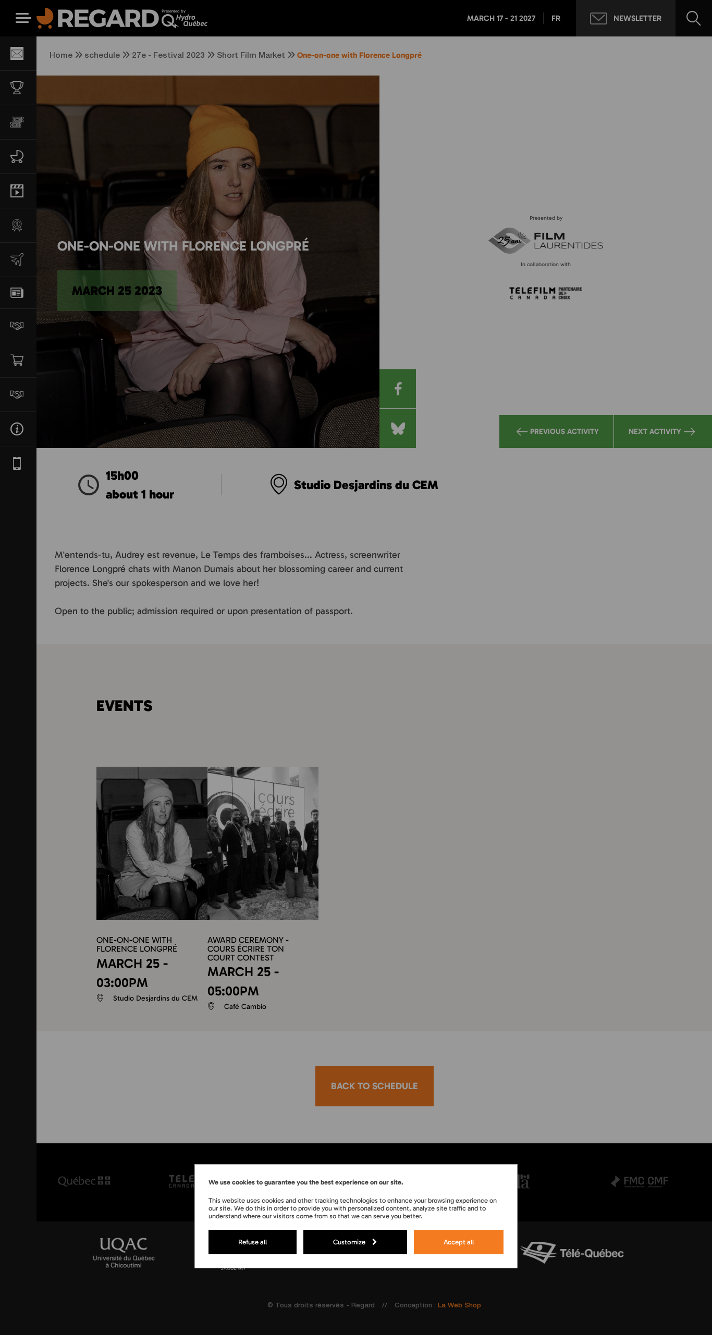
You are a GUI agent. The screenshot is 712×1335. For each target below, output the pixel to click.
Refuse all (252, 1242)
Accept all (459, 1242)
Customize (349, 1242)
